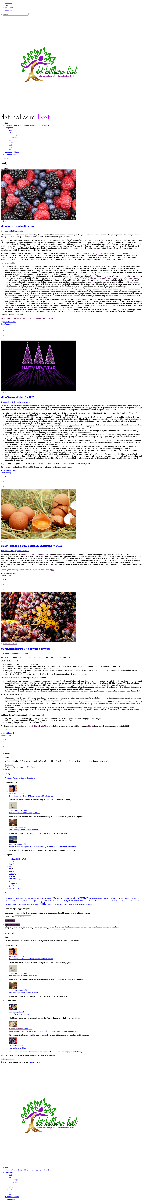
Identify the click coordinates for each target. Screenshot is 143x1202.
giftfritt (115, 898)
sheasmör (36, 904)
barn (45, 898)
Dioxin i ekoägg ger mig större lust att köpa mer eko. (32, 546)
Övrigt (14, 137)
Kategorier (9, 128)
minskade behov (105, 901)
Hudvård (121, 898)
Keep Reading (6, 324)
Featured (82, 898)
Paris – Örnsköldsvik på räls (19, 1014)
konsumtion (87, 901)
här (52, 570)
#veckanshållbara (12, 152)
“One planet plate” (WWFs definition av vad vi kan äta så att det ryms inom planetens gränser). (102, 278)
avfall (41, 898)
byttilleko (49, 898)
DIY (10, 150)
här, (32, 726)
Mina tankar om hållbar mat (18, 226)
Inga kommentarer (22, 402)
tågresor (63, 904)
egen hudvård (61, 898)
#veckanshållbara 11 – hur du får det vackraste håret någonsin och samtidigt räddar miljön (43, 1031)
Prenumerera (9, 920)
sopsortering (52, 904)
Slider (43, 904)
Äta (10, 132)
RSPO (30, 904)
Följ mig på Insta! (7, 1059)
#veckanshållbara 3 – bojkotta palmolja (25, 648)
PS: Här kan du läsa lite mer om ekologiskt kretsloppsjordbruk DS (27, 318)
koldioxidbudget (63, 901)
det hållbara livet (9, 322)
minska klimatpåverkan (133, 901)
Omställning (13, 879)
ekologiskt (71, 898)
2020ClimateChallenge (15, 898)
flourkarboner (98, 898)
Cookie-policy (59, 929)
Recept (15, 135)
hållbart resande (17, 901)
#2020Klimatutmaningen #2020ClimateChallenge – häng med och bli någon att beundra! (43, 846)
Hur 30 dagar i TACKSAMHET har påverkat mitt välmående (31, 796)
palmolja (14, 904)
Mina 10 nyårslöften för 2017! (18, 397)
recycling (22, 904)
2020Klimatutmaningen (31, 898)
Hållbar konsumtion (131, 898)
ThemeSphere (34, 1062)
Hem (6, 123)
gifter (110, 898)
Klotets (91, 726)
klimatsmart (54, 901)
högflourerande (28, 901)
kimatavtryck (39, 901)
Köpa (11, 142)
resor (27, 904)
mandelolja (95, 901)
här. (42, 726)
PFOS (18, 904)
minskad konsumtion (118, 901)
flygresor (105, 898)
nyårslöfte (8, 904)
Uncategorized (14, 888)
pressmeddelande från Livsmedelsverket (35, 555)
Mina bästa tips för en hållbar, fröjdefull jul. (25, 830)
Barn (10, 147)
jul (35, 901)
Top (2, 1066)
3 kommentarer (19, 231)
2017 (6, 898)
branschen (80, 557)
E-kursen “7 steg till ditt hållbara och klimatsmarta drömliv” (27, 125)
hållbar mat (8, 901)
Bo (10, 140)
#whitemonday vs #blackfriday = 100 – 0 (24, 813)
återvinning (87, 904)
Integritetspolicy (11, 154)
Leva (10, 130)
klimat (46, 901)
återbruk (80, 904)
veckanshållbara (71, 904)
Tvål (58, 904)
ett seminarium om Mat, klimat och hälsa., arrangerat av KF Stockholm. (86, 254)
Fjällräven (91, 898)
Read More (9, 765)
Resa (10, 145)
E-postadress (10, 916)
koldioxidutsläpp (76, 901)
